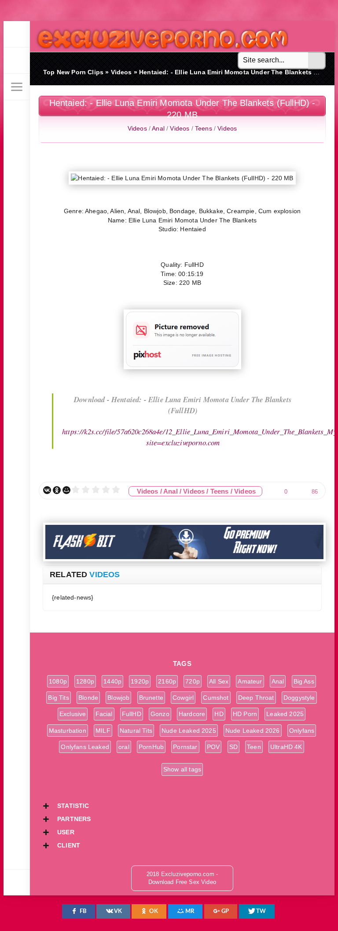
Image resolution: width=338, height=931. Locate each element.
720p (192, 681)
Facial (104, 713)
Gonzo (160, 713)
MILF (103, 730)
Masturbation (67, 730)
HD (218, 713)
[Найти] (317, 60)
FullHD (131, 713)
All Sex (218, 681)
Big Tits (58, 697)
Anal (158, 128)
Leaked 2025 (285, 713)
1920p (140, 681)
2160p (167, 681)
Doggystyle (299, 697)
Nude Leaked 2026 (252, 730)
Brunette (151, 697)
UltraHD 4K (286, 746)
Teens (203, 128)
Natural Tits (136, 730)
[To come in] (17, 60)
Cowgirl (183, 697)
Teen (254, 746)
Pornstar (185, 746)
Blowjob (118, 697)
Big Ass (304, 681)
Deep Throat (256, 697)
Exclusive (72, 713)
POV (213, 746)
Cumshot (215, 697)
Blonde (88, 697)
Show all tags (182, 769)
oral (123, 746)
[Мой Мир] (66, 490)
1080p (58, 681)
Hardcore (192, 713)
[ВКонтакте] (47, 490)
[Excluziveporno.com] (17, 34)
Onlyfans (301, 730)
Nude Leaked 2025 (189, 730)
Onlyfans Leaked (85, 746)
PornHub (151, 746)
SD (233, 746)
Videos (137, 128)
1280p (85, 681)
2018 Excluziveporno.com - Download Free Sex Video (159, 36)
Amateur (250, 681)
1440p (112, 681)
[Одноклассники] (57, 490)
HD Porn (245, 713)
